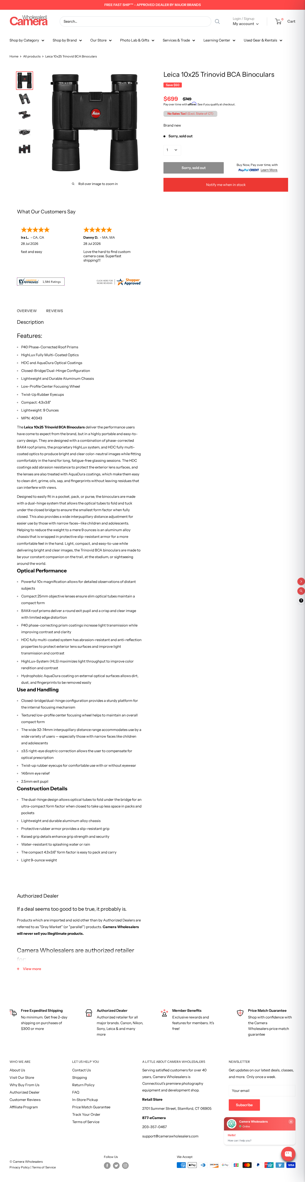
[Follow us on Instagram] (125, 1165)
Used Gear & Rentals (260, 40)
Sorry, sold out (194, 167)
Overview (27, 310)
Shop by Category (24, 40)
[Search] (217, 21)
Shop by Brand (65, 40)
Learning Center (216, 40)
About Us (17, 1070)
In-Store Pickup (85, 1099)
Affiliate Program (24, 1107)
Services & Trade (176, 40)
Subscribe (244, 1105)
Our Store (98, 40)
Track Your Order (86, 1114)
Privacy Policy (20, 1167)
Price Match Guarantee (91, 1107)
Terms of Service (85, 1122)
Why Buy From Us (24, 1085)
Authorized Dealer (25, 1092)
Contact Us (81, 1070)
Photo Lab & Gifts (134, 40)
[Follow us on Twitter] (116, 1165)
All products (32, 56)
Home (14, 56)
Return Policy (83, 1085)
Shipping (79, 1077)
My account (244, 23)
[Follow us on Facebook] (107, 1165)
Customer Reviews (25, 1099)
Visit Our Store (22, 1077)
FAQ (75, 1092)
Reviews (54, 310)
